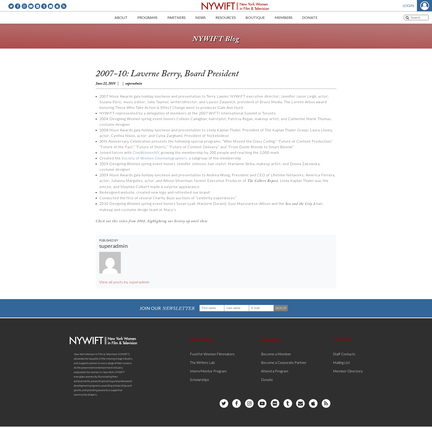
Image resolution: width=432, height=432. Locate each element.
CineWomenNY (146, 152)
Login (408, 5)
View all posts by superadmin (124, 282)
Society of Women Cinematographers (154, 158)
